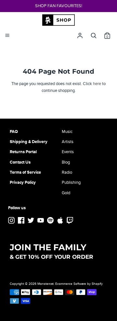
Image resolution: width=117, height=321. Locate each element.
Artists (67, 141)
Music (67, 131)
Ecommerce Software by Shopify (79, 284)
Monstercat (45, 284)
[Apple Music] (61, 220)
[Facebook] (22, 220)
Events (68, 151)
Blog (66, 162)
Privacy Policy (23, 182)
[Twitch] (70, 220)
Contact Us (20, 162)
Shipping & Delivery (28, 141)
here (97, 83)
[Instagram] (12, 220)
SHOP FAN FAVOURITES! (58, 5)
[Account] (80, 33)
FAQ (14, 131)
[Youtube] (41, 220)
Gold (66, 193)
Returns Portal (23, 151)
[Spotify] (51, 220)
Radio (67, 172)
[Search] (93, 33)
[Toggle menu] (7, 35)
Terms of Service (25, 172)
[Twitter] (31, 220)
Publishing (71, 182)
